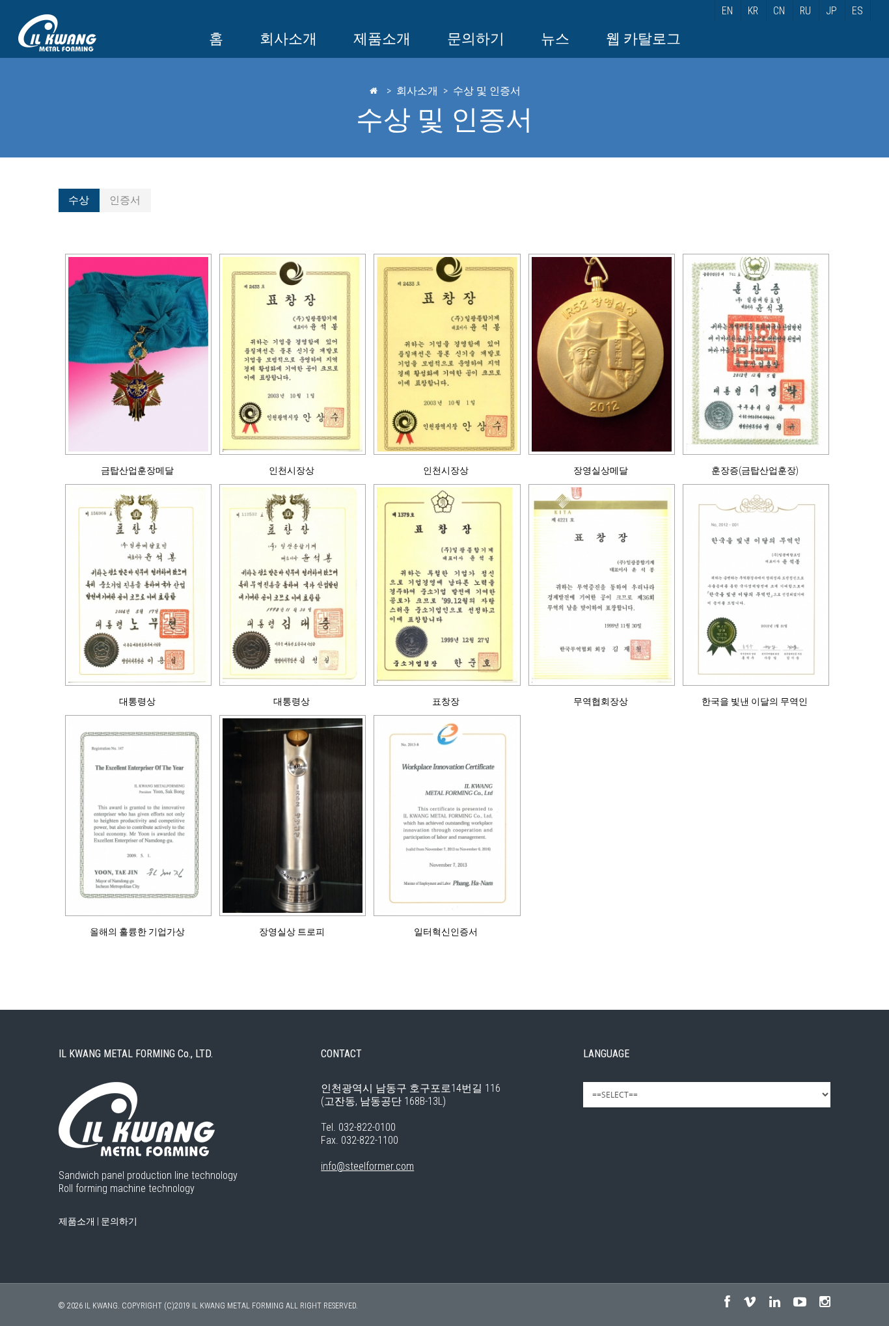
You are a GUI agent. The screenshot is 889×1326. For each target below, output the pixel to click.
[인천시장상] (290, 354)
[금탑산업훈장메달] (135, 354)
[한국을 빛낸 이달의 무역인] (753, 584)
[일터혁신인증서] (444, 815)
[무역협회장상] (599, 584)
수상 (78, 200)
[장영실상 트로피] (290, 815)
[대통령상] (135, 584)
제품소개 (382, 39)
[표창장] (444, 584)
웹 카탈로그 (643, 39)
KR (753, 11)
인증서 (125, 200)
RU (805, 11)
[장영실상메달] (599, 354)
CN (779, 11)
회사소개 (288, 39)
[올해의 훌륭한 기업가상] (135, 815)
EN (727, 11)
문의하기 (475, 39)
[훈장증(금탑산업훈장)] (753, 354)
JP (831, 11)
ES (857, 11)
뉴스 (555, 39)
